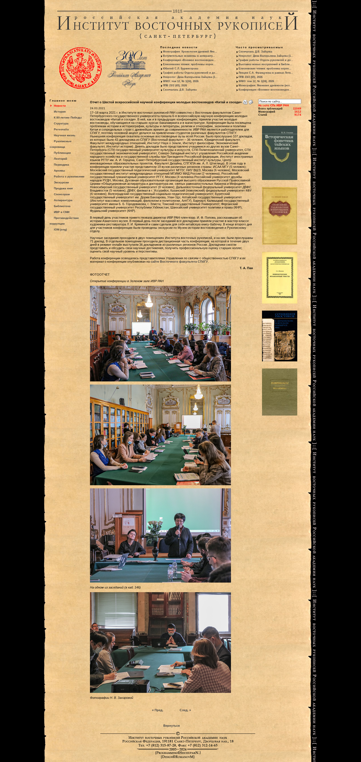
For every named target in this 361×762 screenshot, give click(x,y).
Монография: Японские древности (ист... (265, 85)
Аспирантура (63, 200)
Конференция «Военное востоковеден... (189, 60)
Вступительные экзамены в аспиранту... (189, 55)
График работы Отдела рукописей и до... (190, 72)
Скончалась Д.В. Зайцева (180, 89)
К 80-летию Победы (68, 117)
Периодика (61, 164)
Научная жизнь (64, 135)
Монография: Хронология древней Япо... (190, 51)
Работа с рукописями (69, 176)
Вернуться (171, 725)
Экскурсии (61, 182)
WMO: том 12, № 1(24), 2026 (181, 81)
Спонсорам (62, 194)
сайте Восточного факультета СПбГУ (179, 261)
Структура (61, 123)
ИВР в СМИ (61, 212)
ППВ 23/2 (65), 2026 (175, 85)
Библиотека (62, 206)
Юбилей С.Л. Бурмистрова (180, 68)
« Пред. (157, 710)
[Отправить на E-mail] (250, 101)
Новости (60, 105)
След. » (185, 710)
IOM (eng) (60, 229)
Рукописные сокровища (61, 144)
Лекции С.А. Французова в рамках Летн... (266, 72)
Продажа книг (63, 188)
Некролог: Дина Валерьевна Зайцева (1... (190, 77)
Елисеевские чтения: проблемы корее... (189, 64)
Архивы (59, 170)
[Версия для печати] (245, 101)
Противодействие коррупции (64, 220)
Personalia (61, 129)
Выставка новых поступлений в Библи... (265, 64)
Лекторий (60, 158)
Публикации (62, 152)
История (60, 111)
